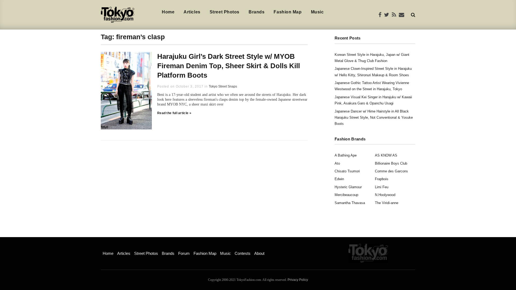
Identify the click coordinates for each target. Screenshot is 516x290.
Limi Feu (381, 187)
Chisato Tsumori (347, 171)
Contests (242, 253)
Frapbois (381, 179)
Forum (184, 253)
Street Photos (224, 12)
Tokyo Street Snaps (223, 86)
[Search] (413, 14)
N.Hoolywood (385, 195)
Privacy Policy (298, 280)
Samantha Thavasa (350, 203)
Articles (192, 12)
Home (168, 12)
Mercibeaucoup (346, 195)
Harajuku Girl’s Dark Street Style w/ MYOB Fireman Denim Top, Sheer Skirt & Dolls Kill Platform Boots (228, 65)
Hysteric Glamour (348, 187)
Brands (256, 12)
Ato (337, 163)
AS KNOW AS (386, 155)
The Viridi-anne (386, 203)
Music (317, 12)
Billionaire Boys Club (391, 163)
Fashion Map (288, 12)
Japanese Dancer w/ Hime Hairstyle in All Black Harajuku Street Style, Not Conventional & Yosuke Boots (374, 117)
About (259, 253)
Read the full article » (174, 113)
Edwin (339, 179)
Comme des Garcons (391, 171)
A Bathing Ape (346, 155)
